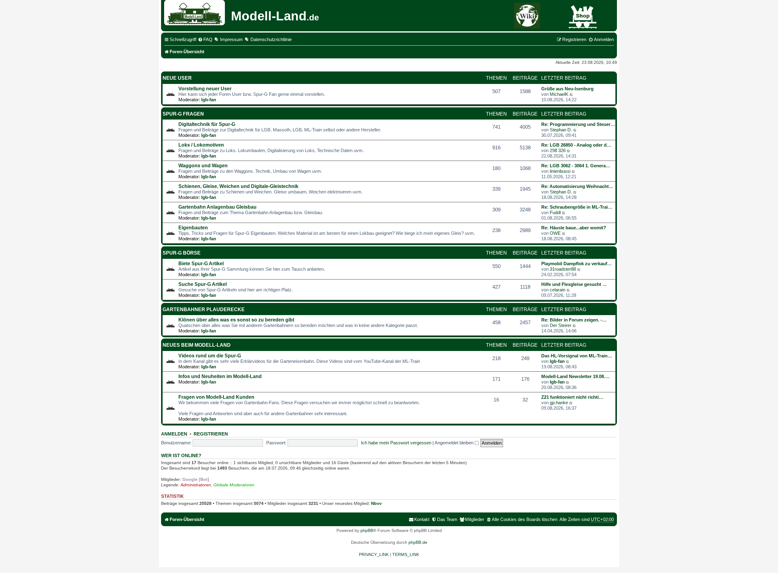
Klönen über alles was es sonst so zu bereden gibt (236, 319)
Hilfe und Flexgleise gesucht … (574, 284)
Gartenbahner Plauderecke (204, 309)
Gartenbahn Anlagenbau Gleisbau (217, 207)
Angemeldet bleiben (455, 442)
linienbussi (560, 171)
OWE (555, 233)
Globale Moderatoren (233, 484)
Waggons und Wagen (203, 165)
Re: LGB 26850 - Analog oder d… (576, 145)
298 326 (558, 150)
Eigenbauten (193, 227)
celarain (557, 289)
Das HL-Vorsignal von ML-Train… (576, 355)
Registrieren (211, 434)
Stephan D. (561, 129)
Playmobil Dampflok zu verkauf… (576, 263)
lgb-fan (208, 99)
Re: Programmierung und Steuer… (578, 124)
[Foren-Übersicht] (197, 12)
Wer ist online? (181, 455)
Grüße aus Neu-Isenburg (567, 88)
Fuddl (555, 212)
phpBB (366, 530)
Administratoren (196, 484)
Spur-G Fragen (183, 113)
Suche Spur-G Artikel (202, 284)
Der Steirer (560, 325)
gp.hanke (559, 402)
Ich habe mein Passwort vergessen (396, 442)
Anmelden (174, 434)
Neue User (177, 78)
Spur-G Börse (182, 252)
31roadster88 (563, 269)
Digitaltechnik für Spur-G (206, 124)
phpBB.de (417, 542)
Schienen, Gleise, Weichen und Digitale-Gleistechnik (238, 186)
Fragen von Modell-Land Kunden (216, 397)
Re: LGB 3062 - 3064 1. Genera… (575, 165)
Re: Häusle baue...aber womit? (573, 227)
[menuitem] (205, 39)
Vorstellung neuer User (205, 88)
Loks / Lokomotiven (201, 145)
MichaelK (559, 94)
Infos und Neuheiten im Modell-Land (220, 376)
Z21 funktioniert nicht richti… (572, 397)
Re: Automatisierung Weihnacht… (577, 186)
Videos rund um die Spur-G (209, 355)
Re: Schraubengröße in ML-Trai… (576, 207)
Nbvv (376, 503)
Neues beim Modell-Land (197, 345)
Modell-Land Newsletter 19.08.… (575, 376)
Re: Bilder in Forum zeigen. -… (574, 319)
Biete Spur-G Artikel (201, 263)
